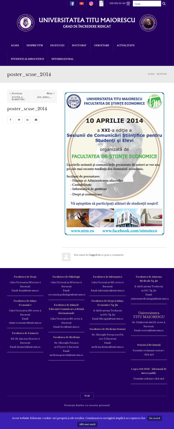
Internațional (62, 59)
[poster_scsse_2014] (114, 163)
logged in (95, 254)
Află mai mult (87, 424)
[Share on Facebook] (10, 119)
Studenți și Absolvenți (27, 59)
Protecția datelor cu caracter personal (87, 405)
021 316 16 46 (117, 3)
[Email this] (36, 119)
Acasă (15, 45)
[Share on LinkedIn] (27, 119)
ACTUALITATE (126, 45)
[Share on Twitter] (19, 119)
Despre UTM (35, 45)
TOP (87, 396)
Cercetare (101, 45)
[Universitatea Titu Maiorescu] (87, 22)
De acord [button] (154, 418)
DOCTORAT (79, 45)
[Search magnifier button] (164, 3)
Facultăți (57, 45)
